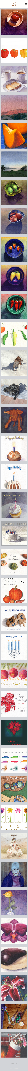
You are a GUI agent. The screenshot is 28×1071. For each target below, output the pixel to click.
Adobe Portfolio (16, 1068)
